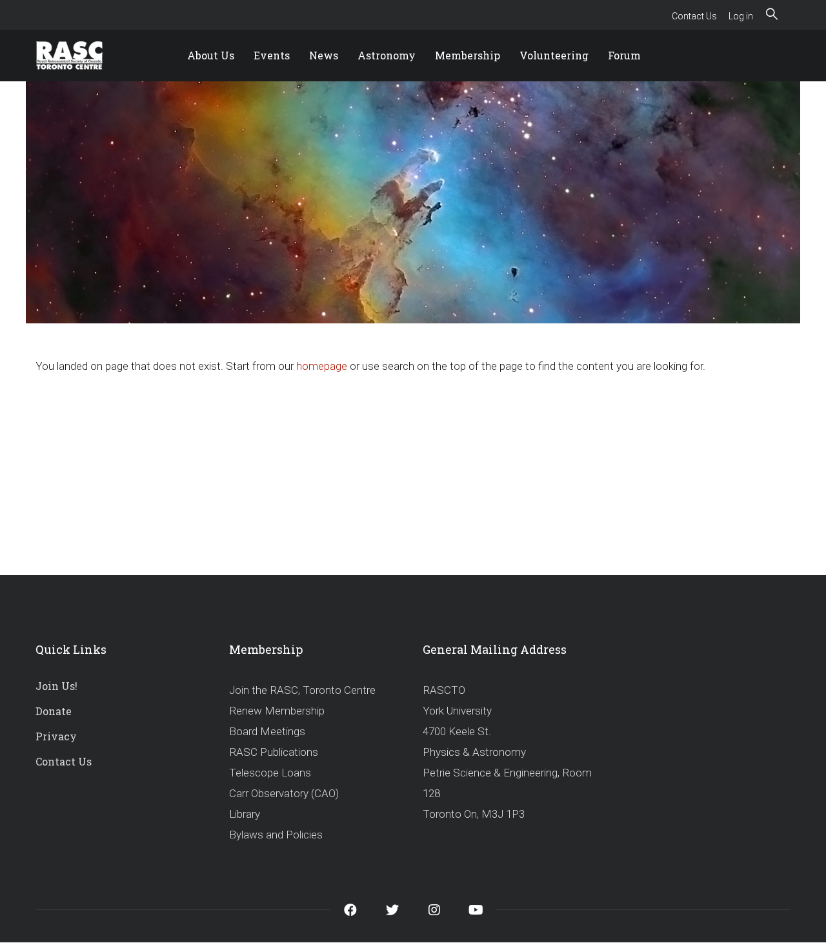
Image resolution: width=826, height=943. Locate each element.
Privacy (56, 736)
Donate (53, 711)
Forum (624, 55)
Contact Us (694, 16)
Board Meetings (267, 731)
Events (272, 55)
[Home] (83, 55)
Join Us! (56, 686)
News (323, 55)
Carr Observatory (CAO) (284, 793)
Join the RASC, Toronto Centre (302, 690)
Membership (467, 55)
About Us (210, 55)
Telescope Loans (270, 772)
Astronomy (387, 55)
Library (244, 813)
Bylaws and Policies (276, 834)
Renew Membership (277, 710)
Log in (741, 16)
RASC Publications (273, 751)
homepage (321, 366)
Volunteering (554, 55)
